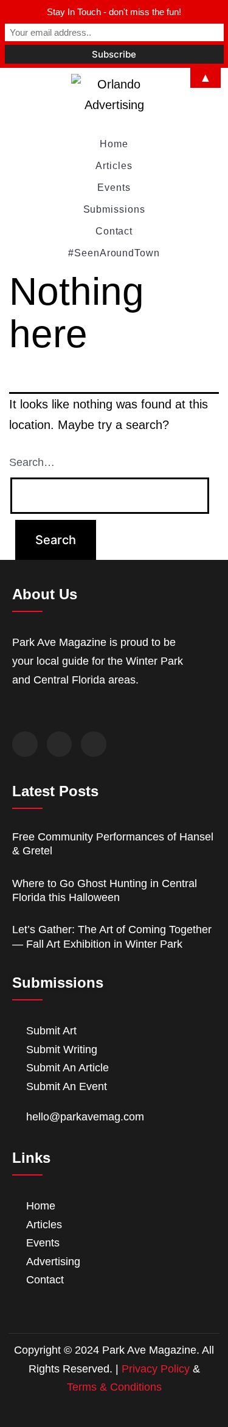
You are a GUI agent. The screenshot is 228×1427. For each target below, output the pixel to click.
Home (114, 144)
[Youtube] (93, 744)
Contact (114, 231)
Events (113, 187)
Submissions (114, 209)
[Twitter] (59, 744)
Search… (32, 462)
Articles (113, 166)
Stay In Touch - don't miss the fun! (114, 12)
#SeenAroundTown (114, 253)
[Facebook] (25, 744)
